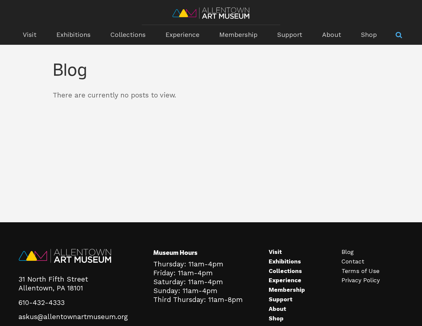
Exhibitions (73, 35)
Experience (182, 35)
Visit (30, 35)
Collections (128, 35)
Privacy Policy (361, 280)
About (331, 35)
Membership (238, 35)
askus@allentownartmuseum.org (73, 317)
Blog (348, 252)
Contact (353, 261)
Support (289, 35)
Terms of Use (360, 271)
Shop (369, 35)
